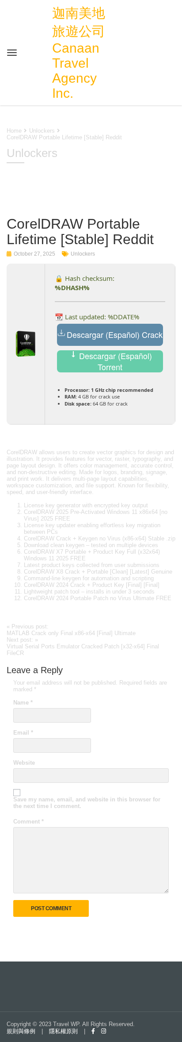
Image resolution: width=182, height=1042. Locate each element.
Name (23, 702)
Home (14, 130)
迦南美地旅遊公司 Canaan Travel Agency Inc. (78, 53)
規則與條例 (21, 1031)
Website (24, 762)
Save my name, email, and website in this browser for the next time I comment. (86, 802)
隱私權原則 (63, 1031)
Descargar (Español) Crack (115, 334)
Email (23, 732)
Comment (28, 821)
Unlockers (83, 254)
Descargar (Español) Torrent (114, 361)
